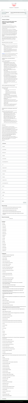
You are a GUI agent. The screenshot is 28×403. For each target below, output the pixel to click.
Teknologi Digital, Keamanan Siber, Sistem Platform (8, 375)
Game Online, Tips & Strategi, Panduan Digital (7, 267)
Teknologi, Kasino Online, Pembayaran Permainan (8, 386)
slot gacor (3, 146)
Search (3, 201)
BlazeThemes (21, 401)
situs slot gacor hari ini (5, 161)
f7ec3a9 (3, 24)
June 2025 (3, 238)
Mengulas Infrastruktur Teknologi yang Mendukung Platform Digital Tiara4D (12, 211)
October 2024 (4, 250)
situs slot (3, 326)
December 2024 (4, 247)
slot (2, 164)
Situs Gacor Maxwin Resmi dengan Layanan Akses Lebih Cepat (16, 12)
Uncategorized (4, 392)
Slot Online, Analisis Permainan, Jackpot (7, 339)
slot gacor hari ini (4, 334)
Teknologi (3, 357)
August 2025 (3, 235)
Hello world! (11, 218)
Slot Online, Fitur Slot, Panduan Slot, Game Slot (8, 341)
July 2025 (3, 236)
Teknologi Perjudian (4, 380)
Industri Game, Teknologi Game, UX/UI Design (7, 270)
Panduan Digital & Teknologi (5, 303)
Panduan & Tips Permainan (5, 300)
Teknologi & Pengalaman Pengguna (6, 369)
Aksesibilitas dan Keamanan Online (6, 256)
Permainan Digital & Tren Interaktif (6, 314)
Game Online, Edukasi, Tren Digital (6, 264)
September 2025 (4, 233)
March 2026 (3, 224)
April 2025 (3, 241)
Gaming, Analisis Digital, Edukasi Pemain (7, 268)
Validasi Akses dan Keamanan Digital (6, 395)
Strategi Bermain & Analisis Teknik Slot (7, 353)
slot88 (3, 195)
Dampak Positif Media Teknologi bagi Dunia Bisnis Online (10, 210)
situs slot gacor (4, 149)
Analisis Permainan (4, 259)
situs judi (3, 323)
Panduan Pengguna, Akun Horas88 (6, 311)
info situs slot (4, 271)
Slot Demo (3, 331)
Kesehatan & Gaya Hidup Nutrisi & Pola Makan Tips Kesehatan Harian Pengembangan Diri (13, 288)
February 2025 (4, 244)
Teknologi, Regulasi (4, 389)
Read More (3, 140)
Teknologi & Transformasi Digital (6, 372)
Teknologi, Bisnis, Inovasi (5, 383)
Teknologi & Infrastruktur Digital (6, 363)
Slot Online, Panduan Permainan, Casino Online (8, 347)
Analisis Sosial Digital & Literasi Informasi (7, 262)
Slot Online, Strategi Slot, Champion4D (7, 350)
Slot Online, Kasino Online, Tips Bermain (7, 342)
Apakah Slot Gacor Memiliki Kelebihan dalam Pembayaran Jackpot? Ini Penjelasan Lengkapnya (9, 22)
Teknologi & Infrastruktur (5, 360)
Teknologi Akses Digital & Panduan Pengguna (7, 374)
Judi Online (3, 276)
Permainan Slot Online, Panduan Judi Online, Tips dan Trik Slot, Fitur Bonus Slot (12, 320)
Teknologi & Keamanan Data (5, 366)
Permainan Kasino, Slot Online (6, 317)
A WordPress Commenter (5, 218)
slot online (3, 335)
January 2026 (4, 227)
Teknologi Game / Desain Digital (6, 377)
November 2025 (4, 230)
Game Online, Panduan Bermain (6, 265)
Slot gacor (3, 53)
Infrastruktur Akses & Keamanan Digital (7, 273)
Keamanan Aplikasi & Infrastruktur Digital (7, 279)
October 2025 (4, 232)
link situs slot (4, 152)
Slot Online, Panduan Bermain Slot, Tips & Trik (7, 344)
